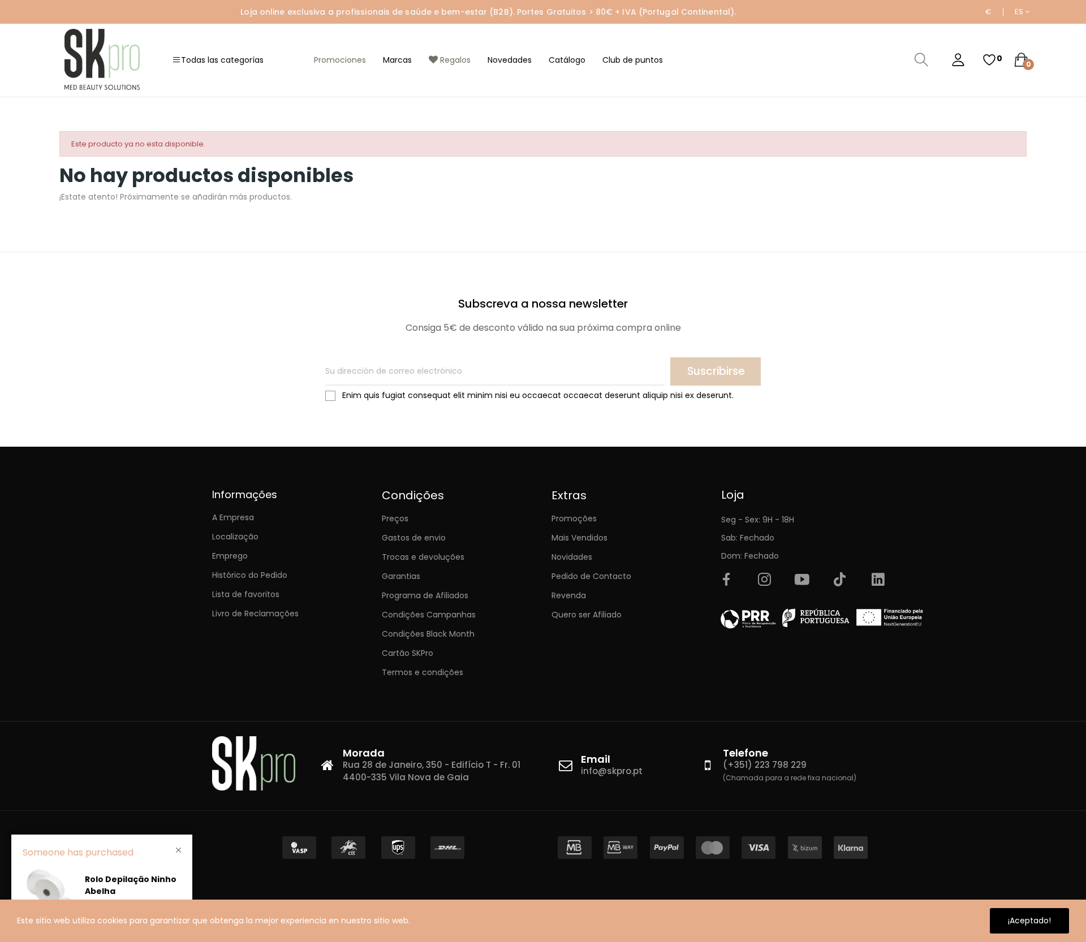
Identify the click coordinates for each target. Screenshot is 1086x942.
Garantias (401, 576)
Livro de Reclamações (255, 613)
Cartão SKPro (407, 653)
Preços (395, 518)
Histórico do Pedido (249, 575)
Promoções (574, 518)
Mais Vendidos (579, 537)
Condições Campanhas (429, 614)
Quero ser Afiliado (586, 614)
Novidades (571, 557)
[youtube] (802, 580)
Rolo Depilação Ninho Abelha (130, 885)
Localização (235, 536)
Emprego (230, 555)
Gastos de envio (414, 537)
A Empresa (233, 517)
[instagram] (764, 580)
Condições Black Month (428, 633)
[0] (989, 60)
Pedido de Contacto (591, 576)
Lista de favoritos (245, 594)
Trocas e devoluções (423, 557)
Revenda (568, 595)
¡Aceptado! (1029, 920)
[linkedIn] (878, 580)
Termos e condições (422, 672)
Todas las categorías (222, 60)
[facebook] (726, 580)
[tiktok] (840, 580)
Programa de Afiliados (425, 595)
